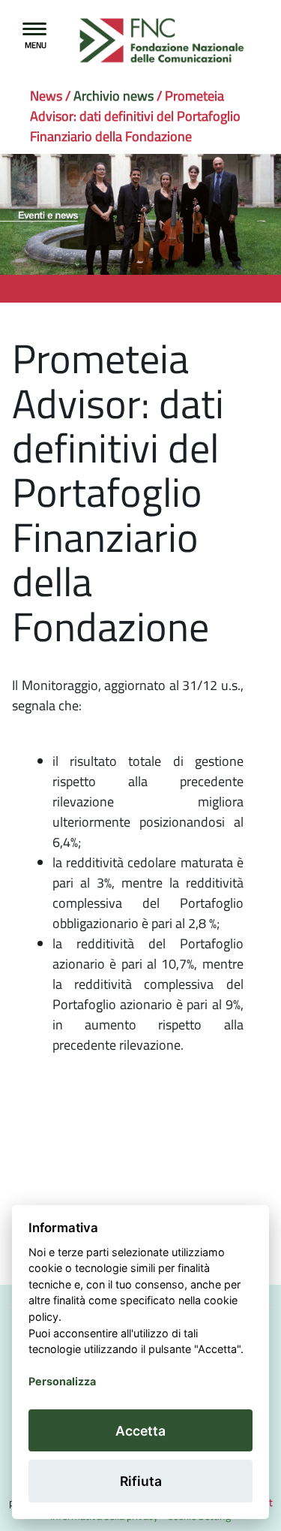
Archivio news (113, 96)
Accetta (140, 1431)
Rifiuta (141, 1481)
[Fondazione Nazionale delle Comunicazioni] (116, 41)
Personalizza (62, 1381)
